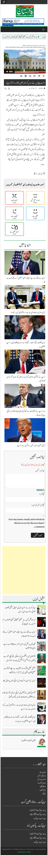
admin (41, 88)
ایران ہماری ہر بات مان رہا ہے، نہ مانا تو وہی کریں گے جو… (27, 312)
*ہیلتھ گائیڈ (43, 786)
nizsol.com (25, 852)
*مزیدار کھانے (42, 783)
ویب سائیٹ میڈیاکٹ (40, 818)
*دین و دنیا (43, 772)
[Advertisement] (24, 570)
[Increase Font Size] (9, 89)
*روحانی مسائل (41, 775)
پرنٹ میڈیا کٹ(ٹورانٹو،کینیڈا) (38, 810)
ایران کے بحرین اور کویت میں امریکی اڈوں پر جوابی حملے (19, 680)
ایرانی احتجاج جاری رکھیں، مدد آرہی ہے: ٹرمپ (31, 445)
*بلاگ (44, 793)
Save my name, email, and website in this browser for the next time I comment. (26, 523)
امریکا (35, 173)
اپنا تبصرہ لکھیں (39, 470)
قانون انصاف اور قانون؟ (28, 740)
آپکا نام (41, 494)
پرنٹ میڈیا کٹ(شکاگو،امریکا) (38, 814)
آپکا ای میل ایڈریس (37, 505)
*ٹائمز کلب (43, 790)
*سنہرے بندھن (41, 779)
